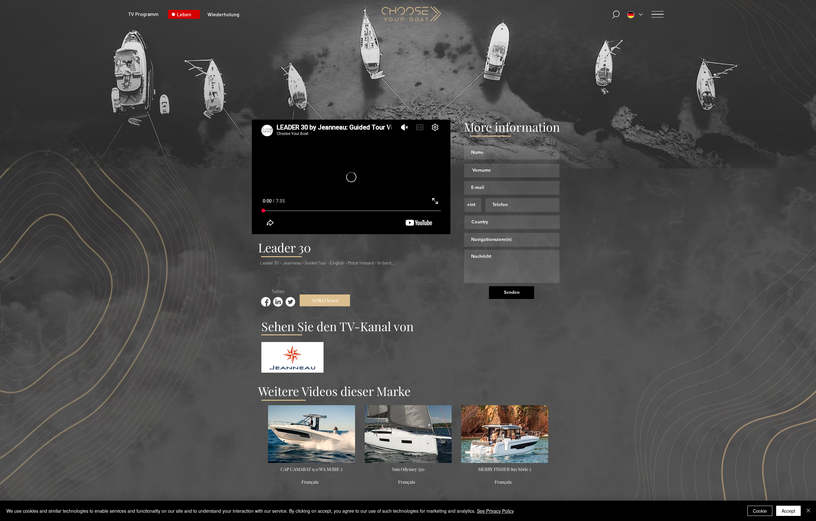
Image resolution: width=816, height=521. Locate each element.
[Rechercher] (616, 14)
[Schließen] (808, 511)
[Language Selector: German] (635, 14)
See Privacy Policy (495, 511)
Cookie (760, 511)
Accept (788, 511)
